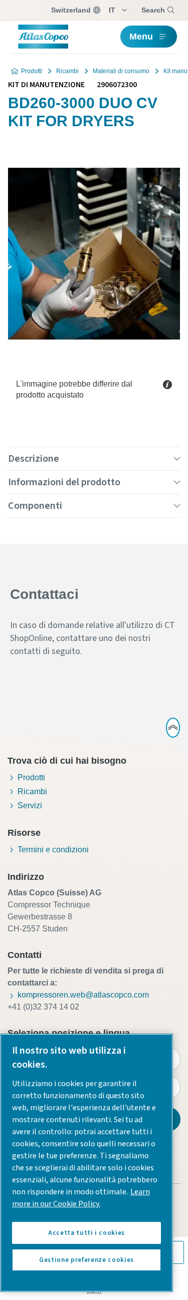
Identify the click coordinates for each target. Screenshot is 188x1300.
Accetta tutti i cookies (86, 1232)
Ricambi (67, 71)
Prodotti (31, 71)
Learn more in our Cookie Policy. (81, 1197)
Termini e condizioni (53, 849)
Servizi (30, 805)
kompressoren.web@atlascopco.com (83, 995)
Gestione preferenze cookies (86, 1259)
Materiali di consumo (121, 71)
